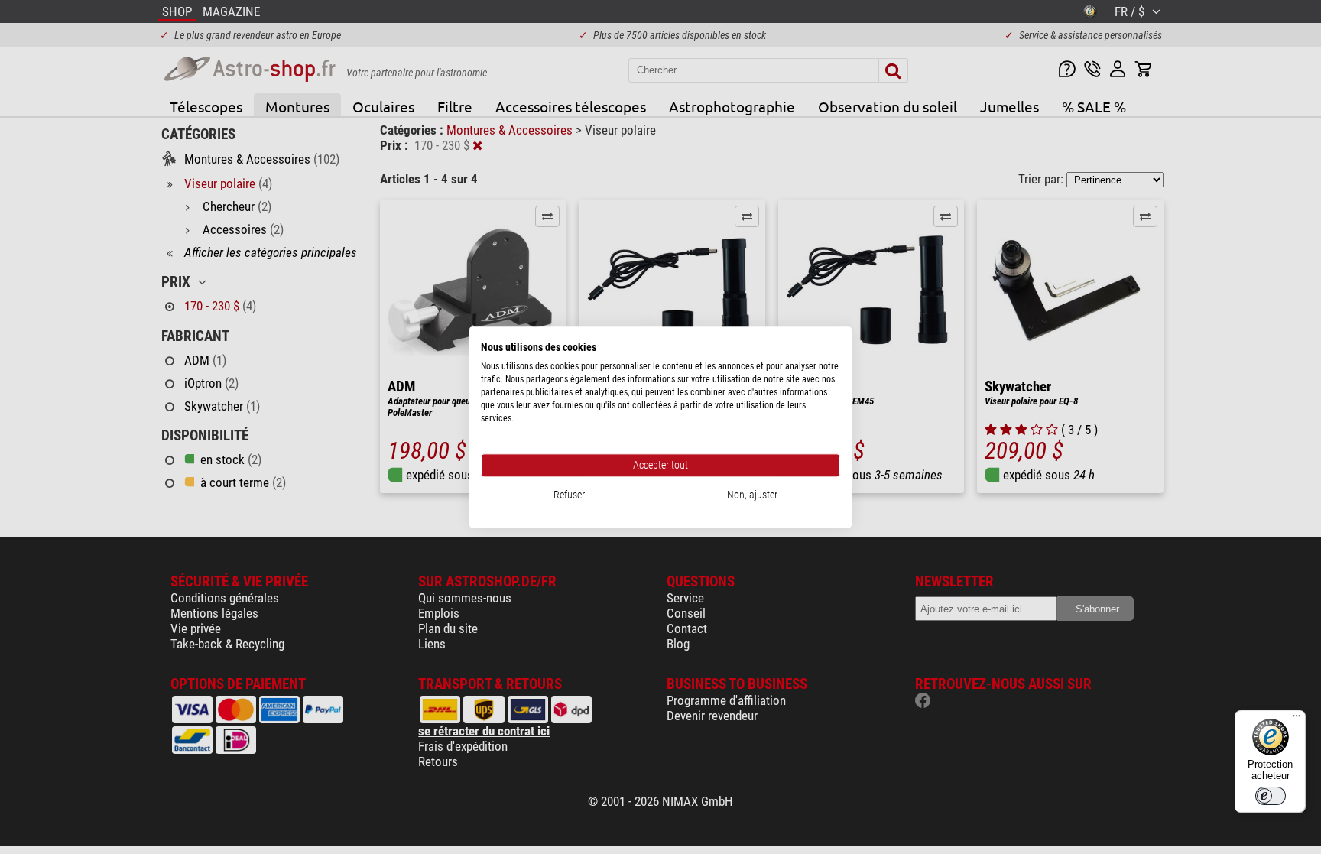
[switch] (1270, 796)
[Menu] (1296, 719)
